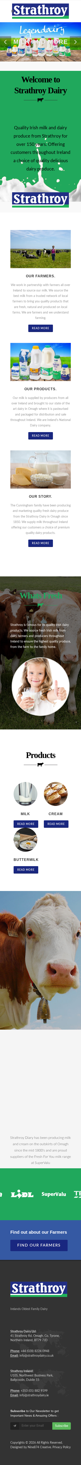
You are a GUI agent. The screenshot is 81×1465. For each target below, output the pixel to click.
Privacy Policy (61, 1447)
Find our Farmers (39, 1245)
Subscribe (61, 1426)
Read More (40, 328)
